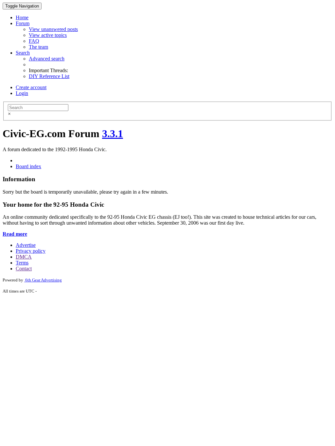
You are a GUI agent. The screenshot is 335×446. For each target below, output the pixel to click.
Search (23, 53)
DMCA (24, 257)
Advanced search (46, 58)
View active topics (48, 35)
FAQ (34, 41)
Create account (31, 87)
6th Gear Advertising (43, 280)
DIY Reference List (49, 76)
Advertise (26, 245)
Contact (24, 268)
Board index (28, 166)
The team (38, 47)
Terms (22, 262)
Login (22, 93)
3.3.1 (112, 133)
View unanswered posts (53, 29)
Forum (22, 23)
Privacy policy (30, 251)
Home (22, 17)
